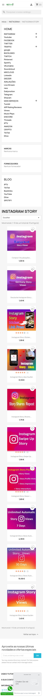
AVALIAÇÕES (9, 82)
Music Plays (9, 114)
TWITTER (8, 43)
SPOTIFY (8, 200)
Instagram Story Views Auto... (21, 536)
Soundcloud (9, 69)
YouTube (8, 194)
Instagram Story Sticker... (21, 337)
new (6, 88)
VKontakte (9, 66)
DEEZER (7, 78)
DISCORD (8, 117)
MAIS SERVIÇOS (11, 101)
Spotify (7, 63)
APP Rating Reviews (13, 107)
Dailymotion (9, 91)
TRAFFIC (8, 47)
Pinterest (8, 59)
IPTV (6, 123)
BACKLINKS (9, 53)
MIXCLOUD (9, 72)
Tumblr (7, 104)
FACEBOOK (9, 40)
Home (8, 29)
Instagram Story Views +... (21, 496)
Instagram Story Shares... (22, 417)
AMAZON (8, 126)
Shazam (7, 98)
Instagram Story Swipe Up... (21, 456)
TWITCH (7, 56)
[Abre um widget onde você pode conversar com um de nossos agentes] (27, 684)
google (7, 50)
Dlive (6, 136)
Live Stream (9, 85)
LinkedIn (8, 75)
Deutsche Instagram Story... (22, 297)
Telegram (8, 94)
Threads (7, 120)
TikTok (7, 133)
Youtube (8, 37)
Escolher (21, 217)
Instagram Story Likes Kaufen (21, 377)
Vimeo (7, 110)
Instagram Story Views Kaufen (21, 615)
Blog (8, 179)
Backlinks (8, 191)
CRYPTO (8, 129)
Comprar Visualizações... (21, 258)
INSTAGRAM (9, 34)
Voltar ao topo (31, 634)
